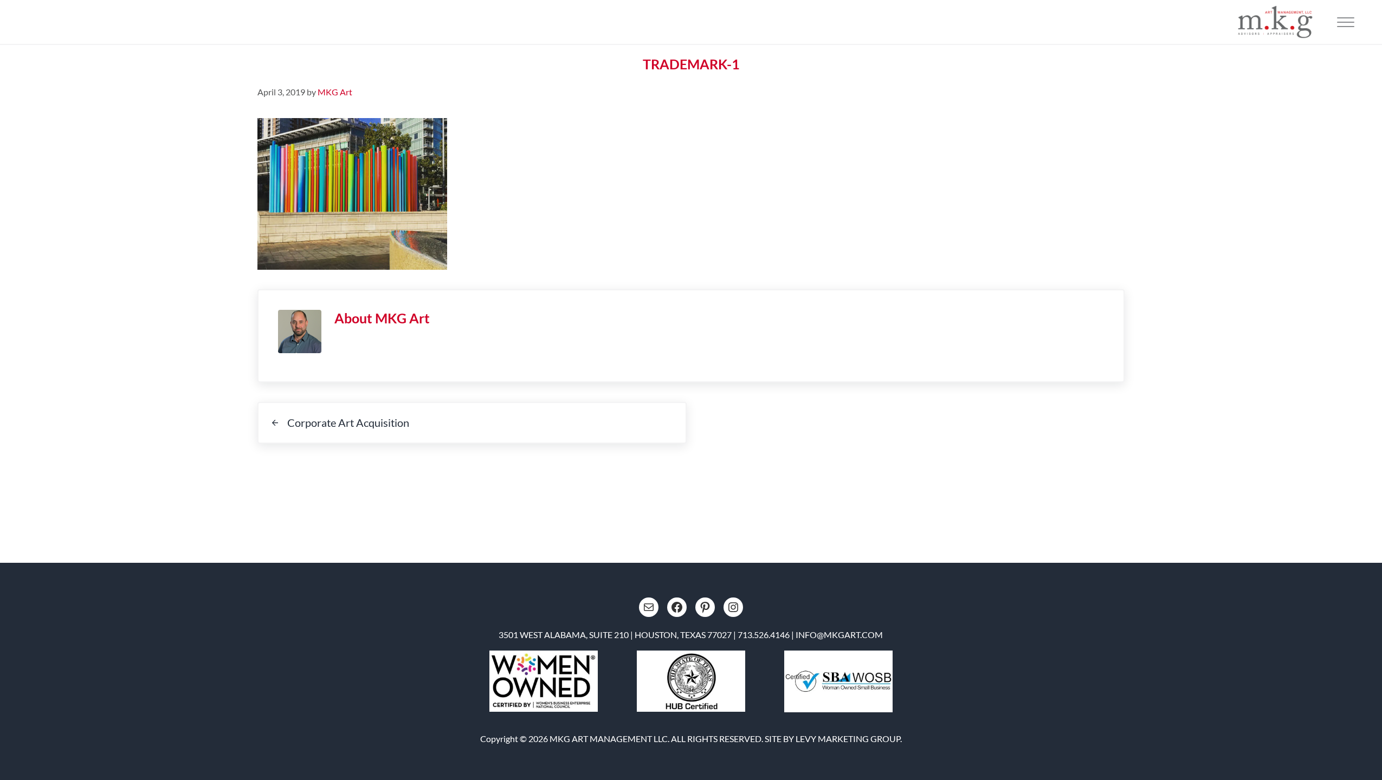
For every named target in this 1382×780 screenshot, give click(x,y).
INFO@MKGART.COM (839, 634)
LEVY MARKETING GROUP (848, 738)
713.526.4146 (764, 634)
